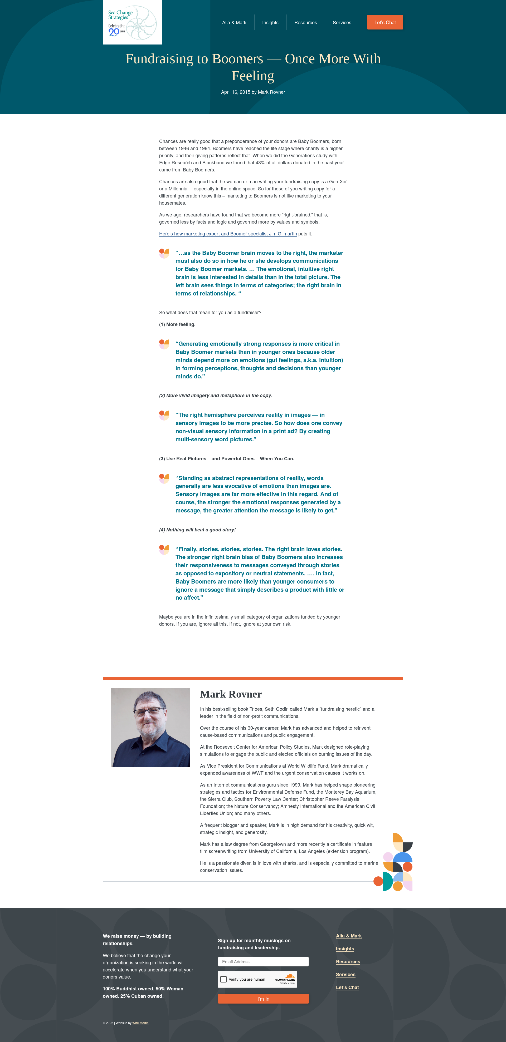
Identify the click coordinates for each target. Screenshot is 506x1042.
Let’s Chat (385, 22)
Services (342, 22)
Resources (305, 22)
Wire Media (140, 1022)
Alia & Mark (234, 22)
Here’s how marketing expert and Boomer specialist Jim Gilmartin (228, 233)
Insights (270, 22)
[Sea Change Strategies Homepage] (132, 22)
